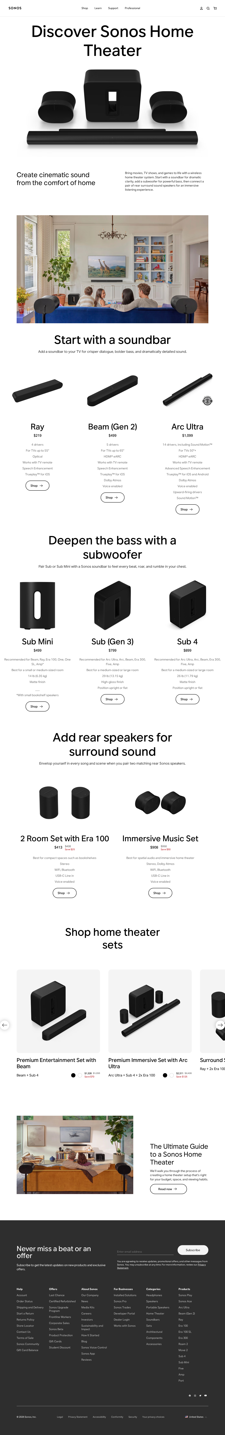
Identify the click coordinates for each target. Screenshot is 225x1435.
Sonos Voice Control (94, 1347)
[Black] (73, 1075)
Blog (84, 1341)
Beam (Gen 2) (187, 1313)
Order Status (25, 1301)
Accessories (154, 1344)
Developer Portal (124, 1313)
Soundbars (153, 1319)
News (84, 1301)
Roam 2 (183, 1344)
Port (181, 1380)
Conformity (117, 1416)
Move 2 (183, 1350)
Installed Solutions (125, 1295)
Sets (149, 1325)
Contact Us (23, 1332)
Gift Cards (55, 1341)
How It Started (90, 1335)
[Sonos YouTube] (205, 1395)
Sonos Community (28, 1344)
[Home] (15, 8)
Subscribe (193, 1250)
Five (181, 1368)
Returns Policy (25, 1319)
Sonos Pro (120, 1301)
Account (22, 1295)
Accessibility (99, 1416)
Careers (86, 1313)
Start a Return (25, 1313)
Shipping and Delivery (30, 1307)
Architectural (154, 1332)
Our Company (89, 1295)
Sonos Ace (185, 1301)
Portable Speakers (157, 1307)
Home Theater (155, 1313)
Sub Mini (184, 1362)
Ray (181, 1319)
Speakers (152, 1301)
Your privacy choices (153, 1416)
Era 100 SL (185, 1332)
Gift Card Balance (27, 1350)
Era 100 (183, 1325)
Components (154, 1338)
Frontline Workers (60, 1317)
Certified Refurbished (62, 1301)
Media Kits (87, 1307)
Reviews (86, 1359)
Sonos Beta (56, 1329)
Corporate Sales (59, 1323)
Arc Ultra (184, 1307)
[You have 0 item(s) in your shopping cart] (215, 8)
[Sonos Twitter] (200, 1395)
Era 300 (183, 1338)
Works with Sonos (125, 1325)
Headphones (154, 1295)
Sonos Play (185, 1295)
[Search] (208, 8)
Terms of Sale (25, 1338)
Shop (34, 486)
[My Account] (201, 8)
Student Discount (59, 1347)
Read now (165, 1189)
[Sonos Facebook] (190, 1395)
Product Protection (61, 1335)
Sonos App (88, 1353)
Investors (87, 1319)
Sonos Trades (122, 1307)
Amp (181, 1374)
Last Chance (57, 1295)
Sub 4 (182, 1356)
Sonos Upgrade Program (58, 1309)
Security (132, 1416)
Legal (60, 1416)
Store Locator (25, 1325)
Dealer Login (122, 1319)
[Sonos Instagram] (195, 1395)
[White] (80, 1075)
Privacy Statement (77, 1416)
